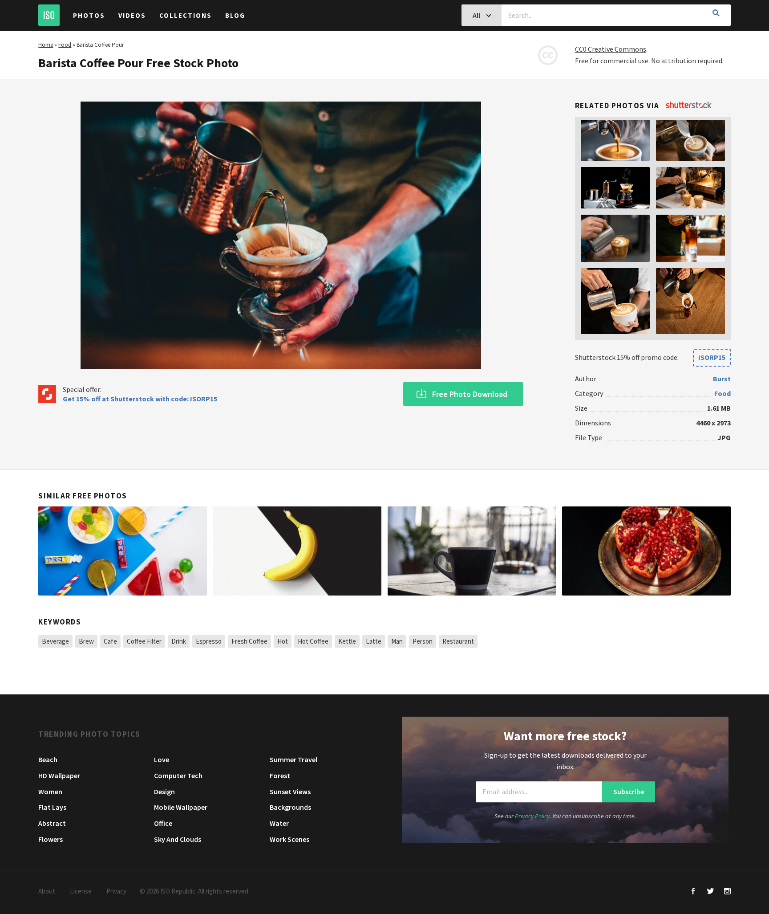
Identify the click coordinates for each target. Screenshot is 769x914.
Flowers (50, 839)
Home (45, 45)
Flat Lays (52, 807)
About (46, 891)
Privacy (116, 891)
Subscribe (628, 792)
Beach (47, 759)
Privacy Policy (532, 816)
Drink (178, 641)
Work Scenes (289, 839)
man (397, 641)
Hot (282, 641)
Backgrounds (290, 807)
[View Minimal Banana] (297, 551)
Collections (185, 15)
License (81, 891)
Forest (280, 775)
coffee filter (144, 641)
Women (50, 791)
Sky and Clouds (177, 839)
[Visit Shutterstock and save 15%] (689, 105)
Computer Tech (178, 775)
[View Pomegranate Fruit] (646, 551)
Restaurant (458, 641)
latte (373, 641)
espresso (209, 641)
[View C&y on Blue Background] (122, 551)
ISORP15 (711, 357)
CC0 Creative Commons (610, 49)
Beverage (55, 641)
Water (279, 823)
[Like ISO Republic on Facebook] (693, 892)
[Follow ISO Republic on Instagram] (727, 892)
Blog (235, 15)
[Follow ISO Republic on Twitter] (710, 892)
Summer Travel (293, 759)
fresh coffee (249, 641)
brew (86, 641)
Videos (132, 15)
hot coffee (313, 641)
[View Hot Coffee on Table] (472, 551)
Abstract (52, 823)
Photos (89, 15)
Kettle (347, 641)
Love (161, 759)
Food (64, 45)
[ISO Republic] (49, 15)
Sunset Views (290, 791)
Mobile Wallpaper (180, 807)
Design (164, 791)
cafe (110, 641)
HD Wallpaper (59, 775)
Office (163, 823)
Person (423, 641)
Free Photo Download (469, 394)
